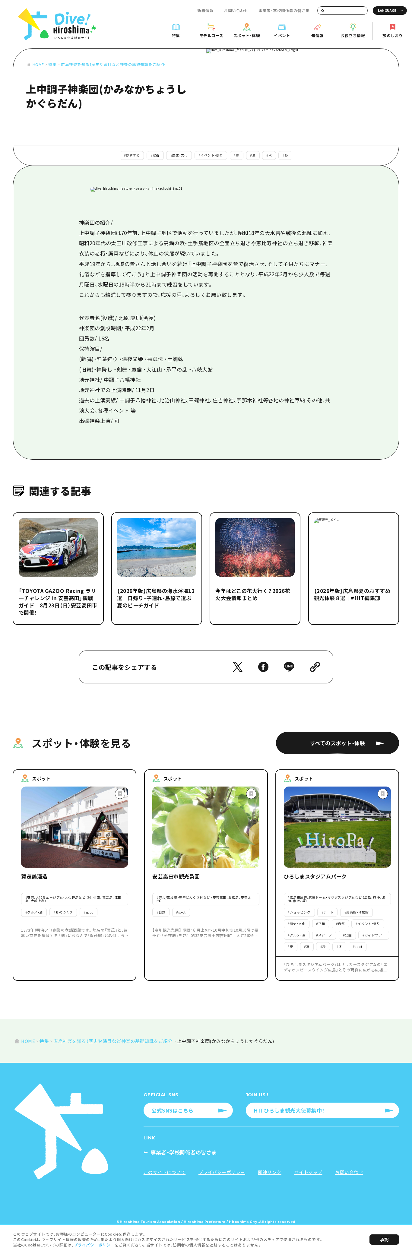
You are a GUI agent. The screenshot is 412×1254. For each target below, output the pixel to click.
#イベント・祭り (211, 155)
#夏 (252, 155)
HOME (38, 64)
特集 (52, 64)
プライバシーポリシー (94, 1245)
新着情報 (205, 10)
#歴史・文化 (179, 155)
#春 (236, 155)
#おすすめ (132, 155)
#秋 (269, 155)
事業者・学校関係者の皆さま (284, 10)
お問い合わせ (236, 10)
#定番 (155, 155)
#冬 (285, 155)
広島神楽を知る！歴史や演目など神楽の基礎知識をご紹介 (113, 64)
